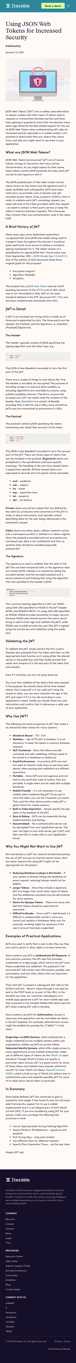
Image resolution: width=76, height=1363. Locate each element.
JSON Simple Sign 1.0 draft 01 (50, 256)
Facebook (11, 1312)
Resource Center (14, 1256)
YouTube (10, 1321)
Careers (10, 1223)
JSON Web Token (37, 286)
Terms (67, 1341)
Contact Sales (13, 1289)
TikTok (9, 1331)
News (8, 1233)
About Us (10, 1219)
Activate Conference (16, 1270)
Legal (8, 1238)
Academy (11, 1279)
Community (11, 1275)
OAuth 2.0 (56, 1055)
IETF (38, 290)
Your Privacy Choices (59, 1348)
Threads (10, 1326)
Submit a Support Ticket (18, 1265)
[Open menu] (71, 6)
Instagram (11, 1317)
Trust (8, 1242)
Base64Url (28, 401)
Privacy (59, 1341)
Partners (10, 1228)
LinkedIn (10, 1303)
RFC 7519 (57, 297)
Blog (8, 1284)
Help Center (12, 1261)
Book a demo (53, 6)
